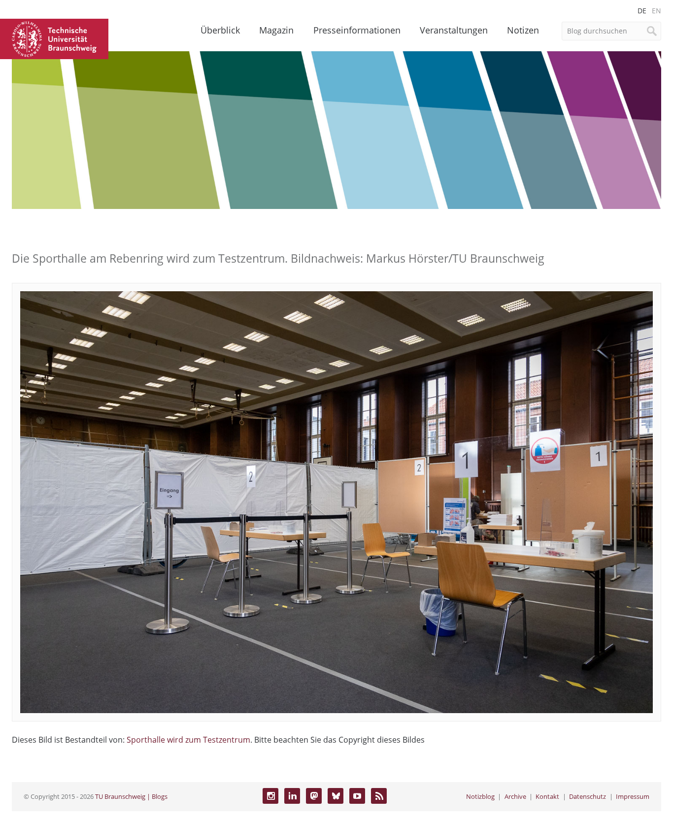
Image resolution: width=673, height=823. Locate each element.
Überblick (220, 30)
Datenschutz (587, 796)
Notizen (523, 30)
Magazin (276, 30)
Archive (515, 796)
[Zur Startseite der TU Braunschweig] (54, 38)
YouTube (357, 796)
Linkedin (292, 796)
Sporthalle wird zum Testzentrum (188, 739)
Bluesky (335, 796)
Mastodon (314, 796)
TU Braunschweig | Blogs (131, 796)
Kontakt (547, 796)
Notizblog (480, 796)
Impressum (632, 796)
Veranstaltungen (454, 30)
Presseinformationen (357, 30)
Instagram (270, 796)
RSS (379, 796)
